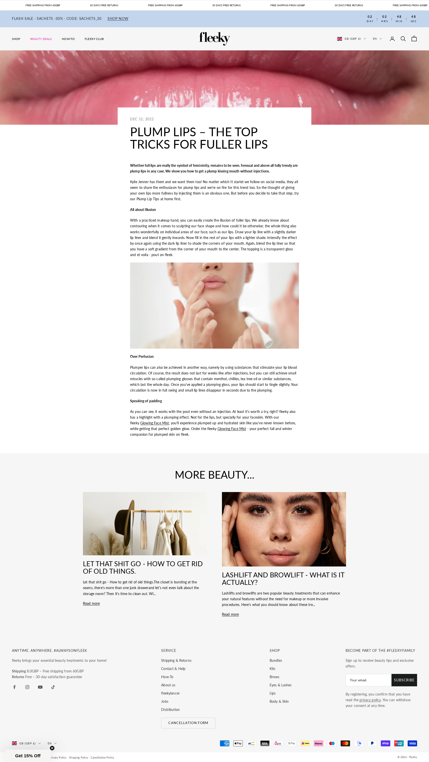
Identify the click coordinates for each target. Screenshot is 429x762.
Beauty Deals (41, 39)
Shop (16, 39)
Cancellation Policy (102, 757)
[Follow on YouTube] (40, 687)
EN (375, 38)
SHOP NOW (118, 19)
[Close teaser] (52, 748)
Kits (273, 668)
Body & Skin (279, 701)
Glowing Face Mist (154, 423)
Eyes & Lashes (281, 685)
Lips (273, 693)
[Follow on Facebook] (14, 687)
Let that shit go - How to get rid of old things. (143, 567)
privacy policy (370, 700)
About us (168, 685)
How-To (68, 39)
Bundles (276, 660)
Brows (275, 677)
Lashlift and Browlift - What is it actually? (283, 578)
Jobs (164, 701)
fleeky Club (94, 39)
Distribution (170, 709)
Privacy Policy (58, 757)
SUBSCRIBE (404, 680)
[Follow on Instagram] (27, 687)
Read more (91, 603)
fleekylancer (170, 693)
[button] (28, 756)
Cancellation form (188, 723)
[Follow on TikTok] (53, 687)
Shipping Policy (78, 757)
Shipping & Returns (176, 660)
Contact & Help (173, 668)
